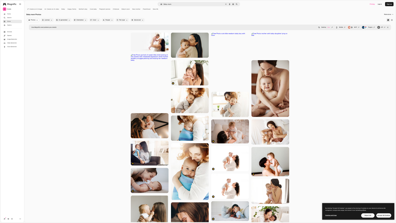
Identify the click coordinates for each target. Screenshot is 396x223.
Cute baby (93, 9)
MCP (355, 27)
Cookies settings (331, 215)
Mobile (341, 27)
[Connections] (4, 219)
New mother (136, 9)
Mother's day (83, 9)
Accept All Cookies (383, 215)
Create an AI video (53, 9)
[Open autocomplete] (160, 4)
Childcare (116, 9)
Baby (63, 9)
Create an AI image (35, 9)
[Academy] (8, 219)
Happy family (71, 9)
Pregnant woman (104, 9)
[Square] (392, 20)
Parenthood (146, 9)
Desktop (325, 27)
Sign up (389, 4)
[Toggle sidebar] (20, 4)
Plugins (370, 27)
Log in (380, 4)
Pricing (372, 4)
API (382, 27)
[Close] (388, 27)
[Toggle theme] (12, 219)
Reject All (368, 215)
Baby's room (126, 9)
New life (155, 9)
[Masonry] (388, 20)
